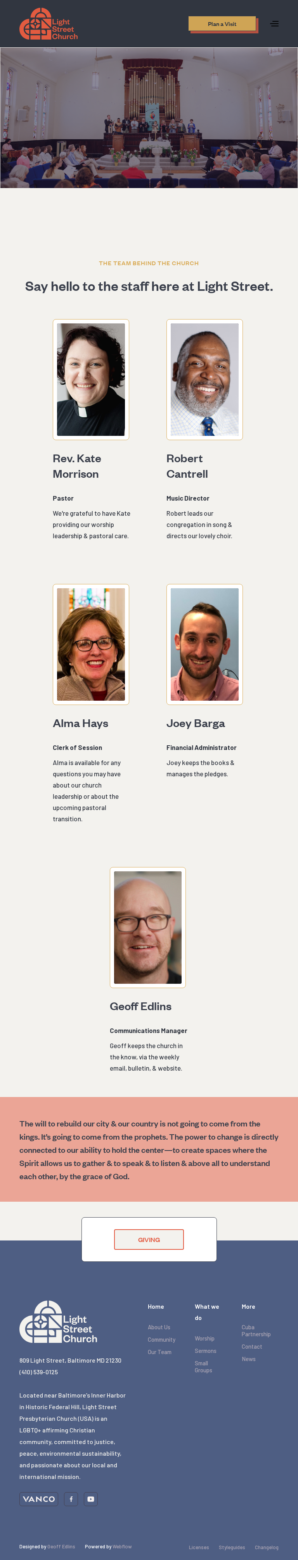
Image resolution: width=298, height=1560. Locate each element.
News (249, 1358)
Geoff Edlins (61, 1546)
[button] (274, 24)
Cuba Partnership (256, 1330)
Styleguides (232, 1547)
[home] (48, 24)
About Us (159, 1326)
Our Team (160, 1351)
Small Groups (203, 1366)
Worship (205, 1338)
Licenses (199, 1547)
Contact (252, 1346)
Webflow (122, 1546)
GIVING (149, 1239)
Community (161, 1339)
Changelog (267, 1547)
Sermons (206, 1350)
